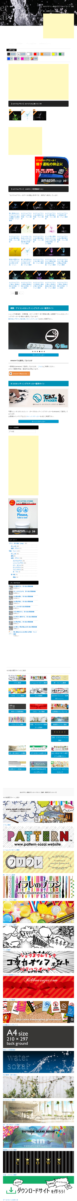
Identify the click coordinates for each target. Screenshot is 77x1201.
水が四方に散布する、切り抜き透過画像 (25, 617)
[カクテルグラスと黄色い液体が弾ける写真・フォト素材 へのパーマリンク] (63, 275)
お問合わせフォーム (45, 43)
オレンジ (47, 54)
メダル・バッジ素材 (17, 695)
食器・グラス (15, 548)
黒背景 (13, 54)
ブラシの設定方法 (31, 43)
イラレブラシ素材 (17, 724)
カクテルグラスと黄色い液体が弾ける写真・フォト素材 (62, 285)
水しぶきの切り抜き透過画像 (21, 606)
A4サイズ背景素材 (17, 711)
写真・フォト (13, 551)
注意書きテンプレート (59, 711)
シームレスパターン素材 (38, 683)
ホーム (11, 43)
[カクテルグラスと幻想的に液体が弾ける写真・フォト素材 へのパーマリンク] (39, 275)
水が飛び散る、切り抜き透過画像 (23, 601)
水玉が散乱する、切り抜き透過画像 (23, 612)
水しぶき (13, 546)
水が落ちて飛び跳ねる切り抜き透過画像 (25, 627)
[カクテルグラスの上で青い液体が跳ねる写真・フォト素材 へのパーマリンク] (63, 252)
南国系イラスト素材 (60, 724)
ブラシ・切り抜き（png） (16, 543)
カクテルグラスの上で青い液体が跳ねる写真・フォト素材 (62, 262)
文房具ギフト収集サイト (17, 769)
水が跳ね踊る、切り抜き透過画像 (23, 596)
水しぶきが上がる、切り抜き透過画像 (24, 591)
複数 (35, 58)
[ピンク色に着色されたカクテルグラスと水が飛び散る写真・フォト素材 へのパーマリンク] (51, 229)
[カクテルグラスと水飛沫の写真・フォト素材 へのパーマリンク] (63, 206)
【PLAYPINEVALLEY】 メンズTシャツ (39, 770)
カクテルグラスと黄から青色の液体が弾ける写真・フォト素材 (50, 285)
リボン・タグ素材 (39, 711)
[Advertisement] (58, 26)
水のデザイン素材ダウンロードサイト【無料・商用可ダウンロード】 (58, 8)
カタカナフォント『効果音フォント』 (60, 697)
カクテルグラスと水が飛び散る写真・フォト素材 (50, 216)
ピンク (27, 58)
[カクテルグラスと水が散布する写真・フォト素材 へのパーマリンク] (39, 206)
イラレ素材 (17, 683)
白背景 (23, 54)
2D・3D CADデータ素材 (17, 753)
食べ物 (13, 574)
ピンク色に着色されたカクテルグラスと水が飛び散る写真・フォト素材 (50, 239)
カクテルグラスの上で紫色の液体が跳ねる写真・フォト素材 (50, 262)
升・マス (15, 572)
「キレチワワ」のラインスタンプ (60, 770)
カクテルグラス (17, 561)
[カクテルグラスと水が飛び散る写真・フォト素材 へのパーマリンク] (51, 206)
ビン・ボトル (17, 565)
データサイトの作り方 (38, 753)
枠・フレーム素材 (60, 683)
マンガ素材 (38, 695)
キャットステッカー (38, 421)
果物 (14, 577)
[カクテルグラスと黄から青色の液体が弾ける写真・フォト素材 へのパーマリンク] (51, 275)
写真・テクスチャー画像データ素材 (38, 725)
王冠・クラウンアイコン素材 (60, 738)
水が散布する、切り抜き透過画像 (23, 586)
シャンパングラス (18, 563)
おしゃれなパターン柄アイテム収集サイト (60, 754)
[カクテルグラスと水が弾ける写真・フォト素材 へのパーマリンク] (39, 252)
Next (66, 335)
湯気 (12, 556)
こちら (40, 366)
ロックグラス (17, 567)
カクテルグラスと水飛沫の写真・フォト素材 (62, 215)
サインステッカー (38, 355)
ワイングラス (17, 569)
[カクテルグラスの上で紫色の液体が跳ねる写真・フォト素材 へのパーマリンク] (51, 252)
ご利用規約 (19, 43)
